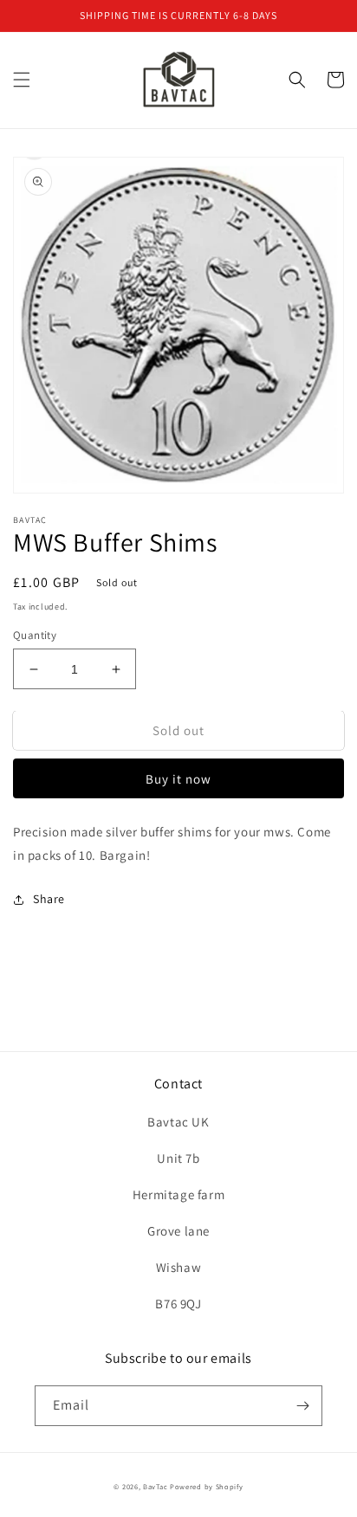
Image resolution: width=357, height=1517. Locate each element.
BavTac (156, 1486)
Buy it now (178, 779)
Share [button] (49, 899)
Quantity (34, 635)
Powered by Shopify (206, 1486)
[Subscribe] (302, 1405)
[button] (22, 80)
